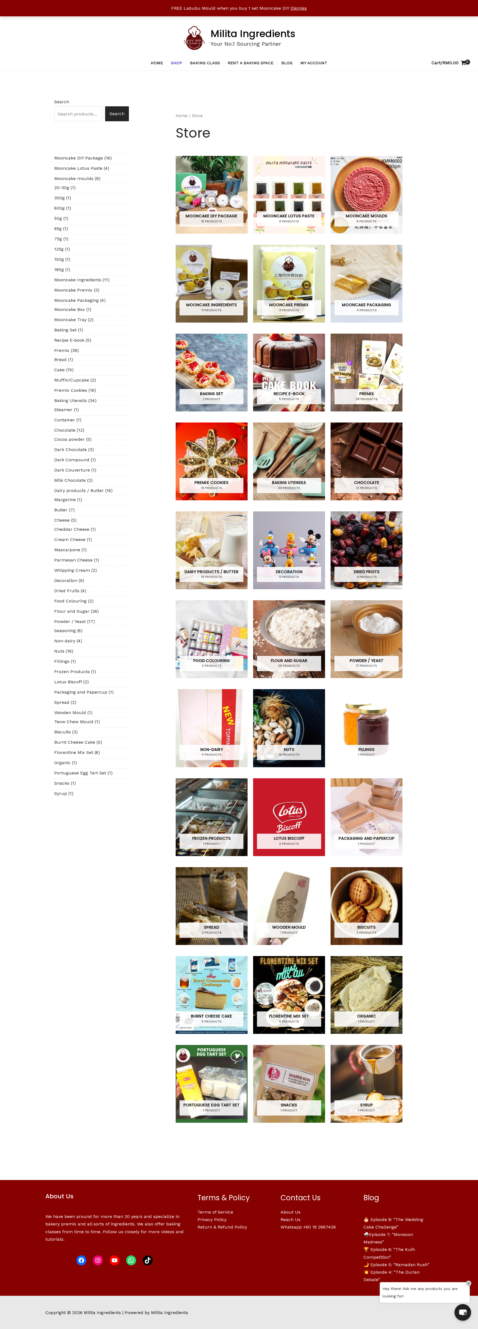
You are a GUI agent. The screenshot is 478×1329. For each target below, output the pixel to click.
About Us (290, 1212)
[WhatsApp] (131, 1260)
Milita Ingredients (253, 33)
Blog (286, 63)
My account (313, 63)
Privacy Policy (212, 1219)
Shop (176, 63)
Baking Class (205, 63)
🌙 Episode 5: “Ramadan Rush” (396, 1264)
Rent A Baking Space (250, 63)
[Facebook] (81, 1260)
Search (61, 101)
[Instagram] (98, 1260)
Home (157, 63)
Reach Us (290, 1219)
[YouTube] (114, 1260)
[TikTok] (148, 1260)
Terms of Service (215, 1212)
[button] (462, 1312)
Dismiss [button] (298, 8)
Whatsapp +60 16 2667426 (308, 1227)
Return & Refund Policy (222, 1227)
